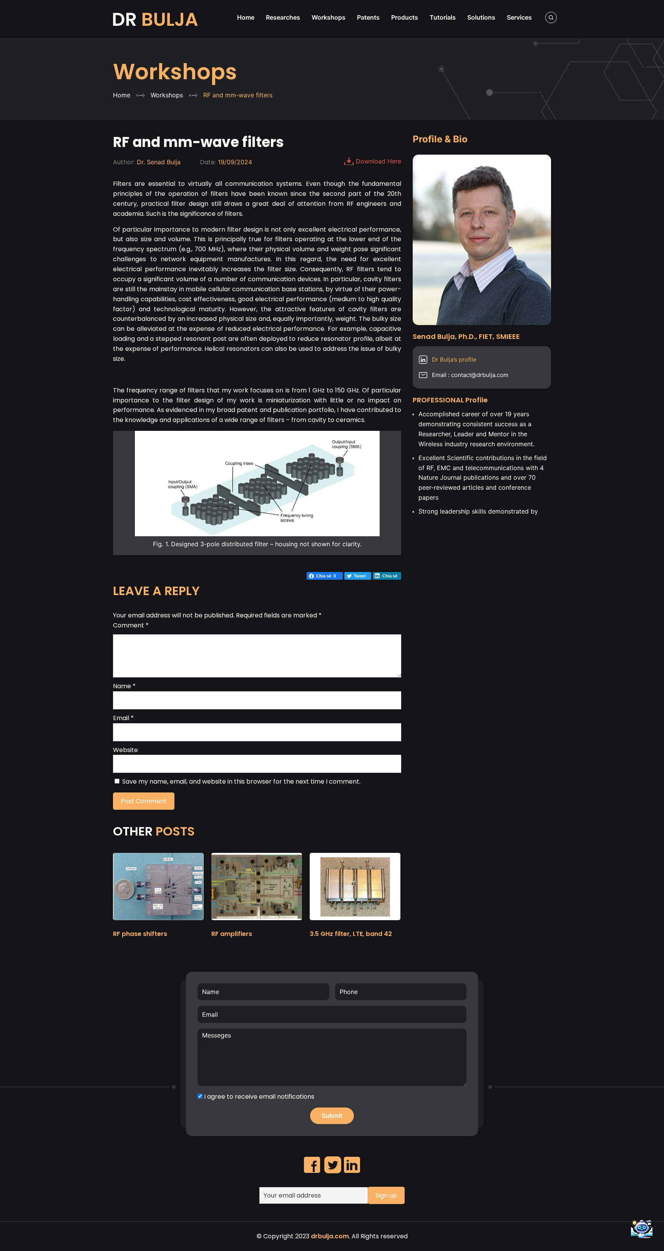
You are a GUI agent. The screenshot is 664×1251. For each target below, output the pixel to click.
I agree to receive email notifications (258, 1096)
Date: (208, 162)
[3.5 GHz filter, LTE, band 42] (355, 923)
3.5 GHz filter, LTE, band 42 (351, 933)
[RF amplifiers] (256, 923)
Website (125, 750)
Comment (131, 625)
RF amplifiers (231, 933)
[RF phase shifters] (158, 923)
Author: (124, 162)
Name (124, 686)
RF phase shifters (140, 933)
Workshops (175, 72)
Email (123, 718)
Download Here (378, 161)
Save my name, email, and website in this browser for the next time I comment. (241, 781)
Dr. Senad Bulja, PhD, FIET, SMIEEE (156, 19)
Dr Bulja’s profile (454, 359)
